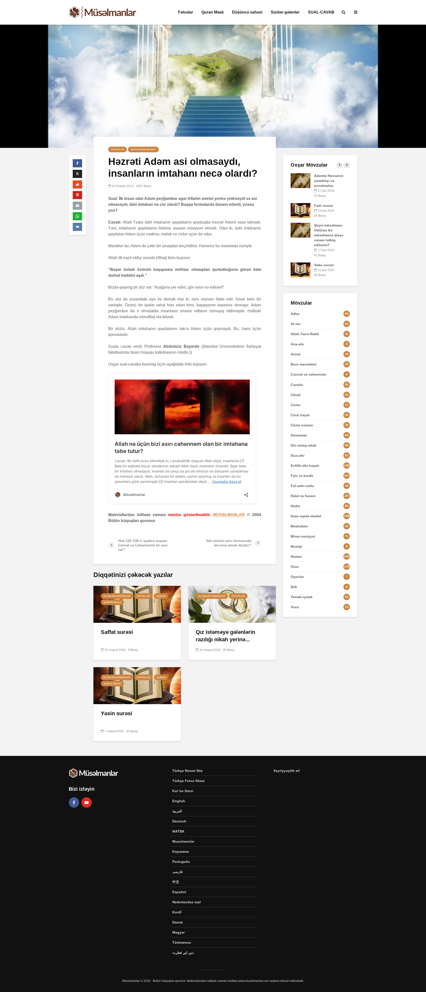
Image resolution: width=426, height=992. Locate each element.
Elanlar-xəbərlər (117, 596)
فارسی (177, 872)
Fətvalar (185, 12)
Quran (161, 596)
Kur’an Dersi (182, 791)
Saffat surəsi (117, 632)
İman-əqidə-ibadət (143, 149)
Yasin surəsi (116, 713)
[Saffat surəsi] (137, 604)
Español (179, 892)
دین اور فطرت (183, 953)
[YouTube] (86, 802)
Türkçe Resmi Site (187, 771)
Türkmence (181, 942)
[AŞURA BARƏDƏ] (300, 200)
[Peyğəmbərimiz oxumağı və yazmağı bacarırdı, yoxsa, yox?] (300, 240)
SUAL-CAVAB (321, 12)
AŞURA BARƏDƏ (328, 195)
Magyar (178, 932)
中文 (175, 882)
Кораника (180, 851)
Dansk (177, 922)
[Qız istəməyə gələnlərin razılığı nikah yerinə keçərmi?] (232, 604)
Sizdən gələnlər (285, 12)
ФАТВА (178, 831)
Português (181, 862)
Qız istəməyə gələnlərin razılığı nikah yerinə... (225, 636)
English (178, 801)
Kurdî (176, 912)
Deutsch (179, 821)
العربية (177, 811)
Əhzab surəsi (325, 215)
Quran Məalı (212, 12)
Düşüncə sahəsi (247, 12)
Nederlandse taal (186, 902)
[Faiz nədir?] (300, 180)
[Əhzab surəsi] (300, 220)
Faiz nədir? (323, 176)
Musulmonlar (183, 841)
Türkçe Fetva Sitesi (188, 781)
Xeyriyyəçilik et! (286, 771)
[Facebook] (74, 802)
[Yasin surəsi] (137, 685)
